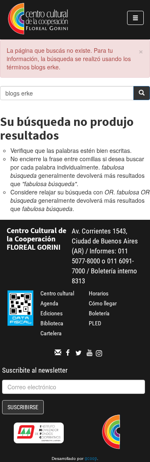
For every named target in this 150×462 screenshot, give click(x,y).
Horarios (98, 293)
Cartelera (51, 333)
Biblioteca (51, 323)
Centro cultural (57, 293)
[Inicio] (38, 20)
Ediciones (51, 313)
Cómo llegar (103, 303)
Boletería (99, 313)
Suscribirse (23, 407)
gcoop (91, 459)
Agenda (49, 303)
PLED (95, 323)
